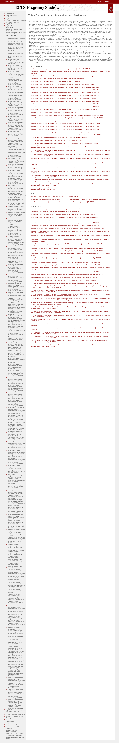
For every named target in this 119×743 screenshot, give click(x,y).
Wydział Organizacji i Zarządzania (15, 714)
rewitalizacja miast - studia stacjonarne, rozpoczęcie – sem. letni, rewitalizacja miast (16, 340)
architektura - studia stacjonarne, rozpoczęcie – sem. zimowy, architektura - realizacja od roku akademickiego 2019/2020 (16, 89)
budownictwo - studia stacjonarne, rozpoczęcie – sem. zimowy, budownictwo (15, 167)
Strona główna (10, 13)
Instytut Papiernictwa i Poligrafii (14, 733)
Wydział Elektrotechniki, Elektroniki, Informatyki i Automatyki (16, 21)
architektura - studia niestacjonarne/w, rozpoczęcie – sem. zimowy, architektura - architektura (16, 61)
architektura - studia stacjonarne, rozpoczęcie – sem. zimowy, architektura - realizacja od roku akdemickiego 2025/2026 (16, 141)
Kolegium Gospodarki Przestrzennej (12, 720)
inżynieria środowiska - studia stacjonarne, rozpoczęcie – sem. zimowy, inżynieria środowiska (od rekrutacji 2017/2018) (16, 221)
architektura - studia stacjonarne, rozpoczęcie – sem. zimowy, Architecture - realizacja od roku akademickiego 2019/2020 (16, 373)
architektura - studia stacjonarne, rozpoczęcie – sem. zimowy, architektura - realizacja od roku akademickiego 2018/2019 (16, 81)
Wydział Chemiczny (11, 24)
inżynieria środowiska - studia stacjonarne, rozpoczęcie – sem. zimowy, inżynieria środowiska (16, 215)
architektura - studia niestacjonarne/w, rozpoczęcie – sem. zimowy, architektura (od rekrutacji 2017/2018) (16, 39)
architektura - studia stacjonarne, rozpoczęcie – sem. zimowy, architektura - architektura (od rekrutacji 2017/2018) (16, 74)
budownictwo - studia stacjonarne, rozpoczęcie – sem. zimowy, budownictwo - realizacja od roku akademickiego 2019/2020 (16, 173)
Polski (7, 1)
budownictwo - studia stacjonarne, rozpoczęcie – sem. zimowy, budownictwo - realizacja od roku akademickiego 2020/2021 (16, 180)
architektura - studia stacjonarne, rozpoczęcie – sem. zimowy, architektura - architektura (16, 67)
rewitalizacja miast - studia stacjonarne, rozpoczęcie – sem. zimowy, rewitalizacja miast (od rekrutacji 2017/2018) (17, 352)
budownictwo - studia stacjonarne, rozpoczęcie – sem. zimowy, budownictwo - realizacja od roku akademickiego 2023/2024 (16, 188)
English (12, 1)
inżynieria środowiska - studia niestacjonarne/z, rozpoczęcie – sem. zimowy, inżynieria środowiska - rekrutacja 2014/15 (16, 539)
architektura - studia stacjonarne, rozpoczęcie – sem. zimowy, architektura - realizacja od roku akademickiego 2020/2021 (16, 104)
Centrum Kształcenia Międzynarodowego (12, 16)
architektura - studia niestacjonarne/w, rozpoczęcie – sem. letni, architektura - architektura (16, 360)
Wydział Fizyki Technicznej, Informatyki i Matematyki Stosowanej (14, 711)
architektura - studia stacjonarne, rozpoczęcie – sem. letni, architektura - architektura (15, 366)
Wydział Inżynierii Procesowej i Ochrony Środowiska (14, 717)
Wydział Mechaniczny (12, 19)
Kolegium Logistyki (11, 725)
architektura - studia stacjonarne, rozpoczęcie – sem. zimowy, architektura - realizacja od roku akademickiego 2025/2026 (16, 134)
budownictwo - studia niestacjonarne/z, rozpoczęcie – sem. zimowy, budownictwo (16, 148)
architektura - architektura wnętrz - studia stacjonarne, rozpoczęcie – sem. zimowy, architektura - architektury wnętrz (16, 54)
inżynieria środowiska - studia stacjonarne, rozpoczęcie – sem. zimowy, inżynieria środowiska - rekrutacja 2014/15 (16, 532)
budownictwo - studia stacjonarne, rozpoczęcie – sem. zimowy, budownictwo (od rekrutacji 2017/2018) (17, 195)
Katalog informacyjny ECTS (106, 1)
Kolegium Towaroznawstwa (13, 723)
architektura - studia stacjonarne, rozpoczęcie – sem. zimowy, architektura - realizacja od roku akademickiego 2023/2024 (16, 119)
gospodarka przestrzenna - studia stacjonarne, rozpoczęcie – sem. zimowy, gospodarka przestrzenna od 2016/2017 (16, 524)
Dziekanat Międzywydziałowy (14, 735)
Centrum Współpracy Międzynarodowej (12, 730)
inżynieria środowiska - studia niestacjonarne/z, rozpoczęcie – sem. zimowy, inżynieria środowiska (16, 209)
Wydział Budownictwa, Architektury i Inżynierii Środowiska (16, 33)
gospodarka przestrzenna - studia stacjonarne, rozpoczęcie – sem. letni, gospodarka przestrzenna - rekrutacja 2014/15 (15, 510)
